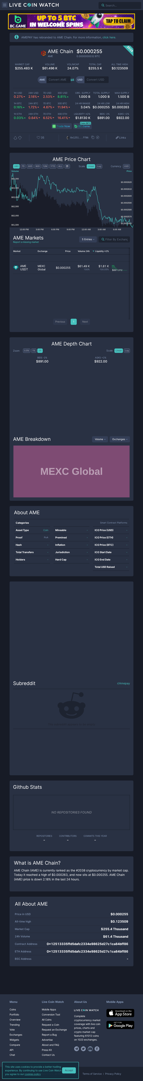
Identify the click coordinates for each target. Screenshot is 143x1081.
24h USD (33, 93)
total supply (101, 93)
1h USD (18, 93)
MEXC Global (42, 267)
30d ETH (62, 114)
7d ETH (47, 114)
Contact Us (48, 1054)
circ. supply (82, 93)
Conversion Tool (51, 1014)
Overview (15, 1019)
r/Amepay (123, 683)
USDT (24, 269)
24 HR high (122, 103)
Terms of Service (92, 1073)
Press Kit (47, 1049)
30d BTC (62, 103)
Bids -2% (105, 114)
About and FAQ (50, 1044)
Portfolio (14, 1014)
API (11, 1049)
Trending (15, 1024)
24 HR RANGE (82, 103)
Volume (99, 439)
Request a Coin (50, 1024)
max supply (122, 93)
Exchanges (118, 439)
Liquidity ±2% (82, 114)
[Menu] (5, 5)
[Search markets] (102, 239)
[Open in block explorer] (97, 138)
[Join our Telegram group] (77, 1049)
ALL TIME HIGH (119, 64)
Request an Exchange (54, 1029)
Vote (12, 1029)
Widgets (14, 1039)
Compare (15, 1044)
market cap (22, 64)
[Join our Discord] (90, 1049)
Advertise (47, 1039)
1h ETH (18, 114)
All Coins (46, 1019)
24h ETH (33, 114)
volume (50, 64)
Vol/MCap (73, 64)
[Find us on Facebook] (97, 1049)
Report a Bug (49, 1034)
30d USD (62, 93)
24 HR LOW (103, 103)
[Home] (87, 1010)
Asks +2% (123, 114)
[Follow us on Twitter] (83, 1049)
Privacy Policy (113, 1073)
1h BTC (18, 103)
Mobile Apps (49, 1009)
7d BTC (47, 103)
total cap (95, 64)
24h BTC (33, 103)
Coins (13, 1009)
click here (109, 37)
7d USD (47, 93)
